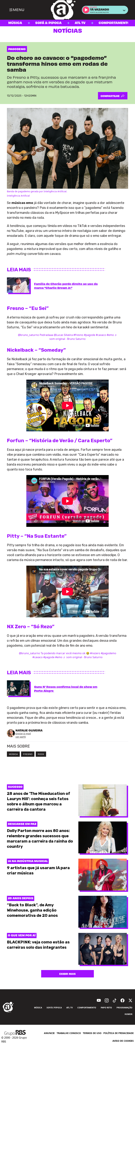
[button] (85, 9)
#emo (110, 335)
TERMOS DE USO (92, 1033)
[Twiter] (130, 1000)
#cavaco (101, 335)
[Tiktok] (115, 1000)
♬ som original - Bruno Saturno (83, 657)
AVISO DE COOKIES (123, 1040)
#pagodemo (108, 653)
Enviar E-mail (23, 733)
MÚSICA (13, 754)
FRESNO (27, 754)
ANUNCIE (49, 1033)
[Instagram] (107, 1000)
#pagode (89, 335)
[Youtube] (99, 1000)
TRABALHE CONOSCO (69, 1033)
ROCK (41, 754)
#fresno (78, 335)
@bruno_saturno (28, 335)
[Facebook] (122, 1000)
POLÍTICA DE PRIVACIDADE (118, 1033)
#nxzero (95, 653)
